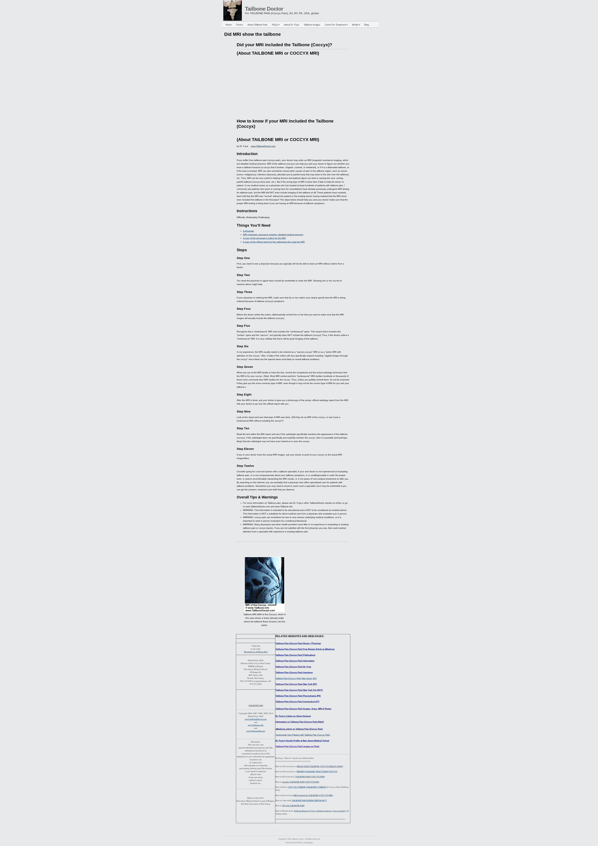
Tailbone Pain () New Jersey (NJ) (296, 678)
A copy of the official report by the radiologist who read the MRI (274, 242)
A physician (248, 231)
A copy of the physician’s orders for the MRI (264, 238)
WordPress (299, 843)
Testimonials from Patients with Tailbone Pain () (302, 735)
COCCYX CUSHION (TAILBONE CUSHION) (307, 787)
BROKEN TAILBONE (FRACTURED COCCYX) (317, 771)
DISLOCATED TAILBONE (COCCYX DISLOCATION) (320, 766)
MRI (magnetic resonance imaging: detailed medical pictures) (273, 234)
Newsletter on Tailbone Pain (256, 651)
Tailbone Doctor (264, 9)
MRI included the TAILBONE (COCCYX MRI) (313, 795)
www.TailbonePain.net (255, 731)
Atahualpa (309, 843)
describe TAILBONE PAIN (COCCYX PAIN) (300, 781)
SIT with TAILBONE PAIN (293, 805)
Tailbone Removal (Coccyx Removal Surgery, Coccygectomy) (320, 810)
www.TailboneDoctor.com (263, 146)
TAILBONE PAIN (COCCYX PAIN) (310, 776)
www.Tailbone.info (255, 725)
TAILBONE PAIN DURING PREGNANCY (309, 800)
